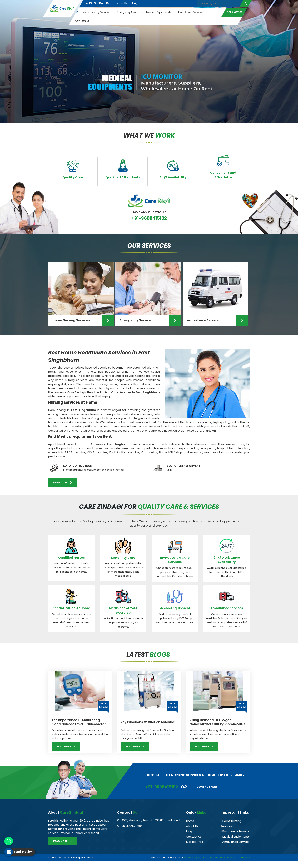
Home (190, 821)
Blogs (135, 3)
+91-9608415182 (99, 3)
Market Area (194, 842)
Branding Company (238, 857)
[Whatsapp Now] (8, 841)
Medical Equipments (159, 12)
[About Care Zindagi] (207, 393)
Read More (60, 482)
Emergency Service (128, 12)
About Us (121, 3)
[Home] (77, 12)
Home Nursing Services (96, 12)
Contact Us (82, 20)
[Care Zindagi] (62, 8)
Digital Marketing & (214, 857)
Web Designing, (193, 857)
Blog (189, 831)
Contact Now (207, 787)
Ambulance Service (190, 12)
